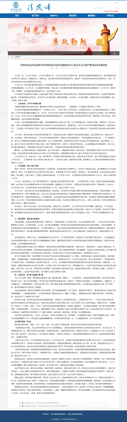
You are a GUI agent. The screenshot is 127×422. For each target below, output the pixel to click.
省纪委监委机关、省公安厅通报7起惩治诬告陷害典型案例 (41, 403)
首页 (17, 16)
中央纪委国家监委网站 (58, 414)
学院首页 (46, 414)
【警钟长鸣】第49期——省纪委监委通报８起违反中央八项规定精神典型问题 (46, 406)
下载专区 (110, 16)
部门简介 (35, 16)
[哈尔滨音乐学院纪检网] (37, 7)
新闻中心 (54, 16)
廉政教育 (91, 16)
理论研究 (73, 16)
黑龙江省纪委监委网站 (75, 414)
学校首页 (116, 2)
